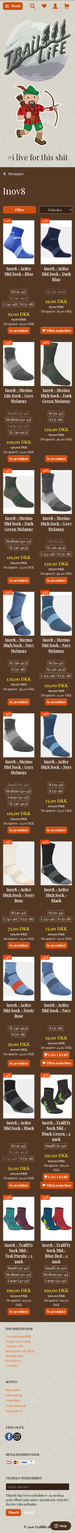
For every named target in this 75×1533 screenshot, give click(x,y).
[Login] (55, 6)
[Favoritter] (43, 6)
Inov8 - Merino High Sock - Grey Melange (56, 524)
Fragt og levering (18, 1341)
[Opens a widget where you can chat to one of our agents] (60, 1526)
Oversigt (12, 1365)
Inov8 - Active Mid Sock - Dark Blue (56, 274)
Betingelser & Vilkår (20, 1351)
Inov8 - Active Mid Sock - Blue (18, 271)
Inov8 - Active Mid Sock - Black (19, 1125)
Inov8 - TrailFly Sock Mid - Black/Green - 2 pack (56, 1131)
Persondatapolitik (18, 1336)
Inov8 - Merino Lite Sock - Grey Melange (18, 396)
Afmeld (28, 1512)
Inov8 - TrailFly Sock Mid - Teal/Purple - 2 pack (19, 1253)
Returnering (14, 1356)
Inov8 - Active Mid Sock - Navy (56, 1007)
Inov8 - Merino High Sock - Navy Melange (18, 645)
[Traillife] (37, 50)
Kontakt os (13, 1360)
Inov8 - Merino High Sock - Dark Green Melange (56, 396)
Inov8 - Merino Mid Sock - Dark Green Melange (18, 524)
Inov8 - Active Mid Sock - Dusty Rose (18, 1010)
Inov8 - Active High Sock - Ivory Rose (19, 895)
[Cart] (66, 6)
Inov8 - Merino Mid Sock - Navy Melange (56, 645)
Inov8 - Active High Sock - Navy (56, 764)
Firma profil (14, 1346)
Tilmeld (13, 1512)
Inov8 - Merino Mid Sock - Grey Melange (18, 767)
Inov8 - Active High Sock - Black (56, 895)
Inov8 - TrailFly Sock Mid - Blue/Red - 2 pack (56, 1253)
